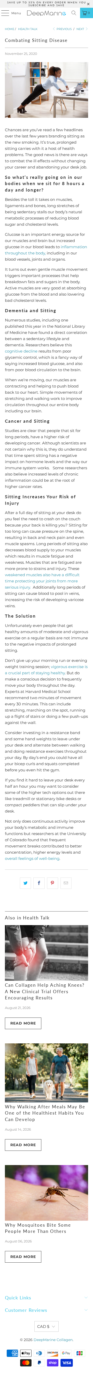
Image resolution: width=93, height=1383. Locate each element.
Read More (23, 1023)
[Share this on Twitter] (25, 883)
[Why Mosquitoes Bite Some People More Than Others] (46, 1193)
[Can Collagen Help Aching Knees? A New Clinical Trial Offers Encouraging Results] (46, 953)
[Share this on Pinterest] (52, 883)
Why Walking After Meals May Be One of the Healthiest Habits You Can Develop (45, 1113)
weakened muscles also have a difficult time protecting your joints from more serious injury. (42, 581)
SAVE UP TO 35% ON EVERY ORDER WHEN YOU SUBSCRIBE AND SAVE (46, 4)
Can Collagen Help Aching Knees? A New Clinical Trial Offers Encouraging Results (45, 992)
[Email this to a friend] (66, 883)
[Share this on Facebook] (38, 883)
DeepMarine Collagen (53, 1339)
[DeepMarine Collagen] (46, 13)
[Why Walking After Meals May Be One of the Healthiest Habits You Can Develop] (46, 1072)
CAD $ (43, 1326)
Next (80, 29)
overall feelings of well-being (32, 858)
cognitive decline (21, 351)
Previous (64, 29)
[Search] (74, 13)
